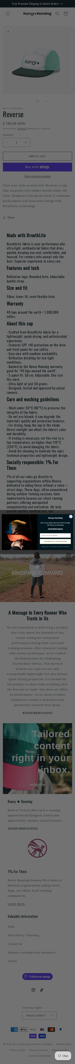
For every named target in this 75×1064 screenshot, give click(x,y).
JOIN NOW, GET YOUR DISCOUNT (55, 541)
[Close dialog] (70, 516)
